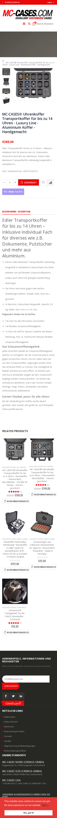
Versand (8, 736)
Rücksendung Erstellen (14, 731)
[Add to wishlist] (43, 182)
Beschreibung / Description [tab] (16, 211)
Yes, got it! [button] (28, 813)
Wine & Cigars (22, 539)
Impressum (9, 726)
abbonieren (11, 686)
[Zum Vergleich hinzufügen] (50, 182)
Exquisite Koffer (9, 467)
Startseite (3, 61)
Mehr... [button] (45, 805)
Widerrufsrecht (11, 721)
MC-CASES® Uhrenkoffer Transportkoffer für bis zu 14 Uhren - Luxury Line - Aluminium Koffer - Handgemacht (27, 123)
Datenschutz (9, 717)
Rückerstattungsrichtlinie (15, 750)
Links (49, 2)
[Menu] (24, 24)
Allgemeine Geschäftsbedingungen (19, 746)
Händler (7, 741)
